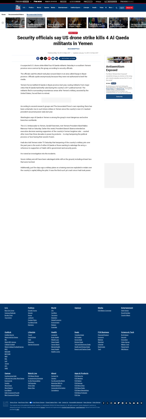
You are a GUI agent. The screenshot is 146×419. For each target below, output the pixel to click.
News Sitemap (87, 402)
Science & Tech (127, 332)
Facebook (37, 58)
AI (106, 7)
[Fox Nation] (63, 1)
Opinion (46, 7)
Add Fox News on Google (68, 58)
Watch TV (129, 7)
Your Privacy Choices (38, 402)
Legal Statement (80, 407)
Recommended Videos (16, 14)
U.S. (24, 7)
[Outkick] (98, 1)
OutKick (8, 332)
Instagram (111, 403)
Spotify (137, 403)
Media (53, 7)
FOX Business (103, 332)
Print (53, 58)
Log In (122, 7)
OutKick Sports (75, 7)
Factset (43, 407)
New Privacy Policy (23, 402)
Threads (45, 58)
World (39, 7)
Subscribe (119, 96)
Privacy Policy (110, 88)
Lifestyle (86, 7)
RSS (130, 403)
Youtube (115, 403)
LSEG (17, 409)
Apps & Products (81, 373)
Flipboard (49, 58)
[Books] (127, 1)
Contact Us (65, 402)
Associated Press (73, 49)
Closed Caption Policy (52, 402)
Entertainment (63, 7)
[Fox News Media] (38, 1)
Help (60, 402)
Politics (31, 7)
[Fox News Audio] (75, 1)
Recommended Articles (34, 14)
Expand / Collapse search (117, 7)
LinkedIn (122, 403)
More (110, 7)
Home (4, 14)
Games (7, 373)
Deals (77, 332)
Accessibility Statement (75, 402)
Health (94, 7)
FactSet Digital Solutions (68, 407)
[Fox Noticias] (110, 1)
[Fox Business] (51, 1)
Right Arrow (142, 23)
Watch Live (32, 373)
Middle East (73, 33)
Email (56, 58)
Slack (126, 403)
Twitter (41, 58)
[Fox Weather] (88, 1)
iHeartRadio (141, 403)
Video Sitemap (96, 402)
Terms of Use (120, 88)
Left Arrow (3, 23)
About (53, 373)
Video (101, 7)
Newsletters (133, 403)
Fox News (18, 7)
